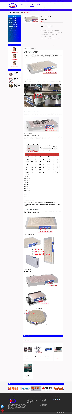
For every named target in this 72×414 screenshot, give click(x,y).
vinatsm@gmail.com (31, 402)
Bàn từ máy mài (50, 42)
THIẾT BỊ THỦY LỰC (12, 30)
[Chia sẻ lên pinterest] (51, 45)
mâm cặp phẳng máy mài (44, 34)
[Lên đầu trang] (70, 409)
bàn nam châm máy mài (51, 40)
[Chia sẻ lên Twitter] (48, 45)
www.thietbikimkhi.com (31, 403)
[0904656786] (3, 411)
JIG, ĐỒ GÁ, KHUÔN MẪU (13, 24)
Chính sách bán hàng (43, 401)
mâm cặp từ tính (45, 30)
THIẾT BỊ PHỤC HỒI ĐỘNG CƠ (14, 36)
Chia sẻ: (41, 44)
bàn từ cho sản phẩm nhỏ (44, 36)
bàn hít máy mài (58, 38)
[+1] (54, 45)
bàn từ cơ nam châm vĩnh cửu (45, 38)
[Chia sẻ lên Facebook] (45, 45)
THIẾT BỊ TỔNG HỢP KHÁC (13, 41)
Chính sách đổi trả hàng (43, 405)
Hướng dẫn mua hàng (43, 399)
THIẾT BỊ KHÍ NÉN (12, 32)
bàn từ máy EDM (56, 30)
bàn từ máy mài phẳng (44, 40)
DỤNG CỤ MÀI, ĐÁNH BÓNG (13, 34)
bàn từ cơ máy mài (52, 38)
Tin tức (10, 69)
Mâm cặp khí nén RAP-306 (17, 73)
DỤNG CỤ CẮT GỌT (12, 39)
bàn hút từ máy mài (58, 40)
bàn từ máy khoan (50, 30)
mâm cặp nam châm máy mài (53, 34)
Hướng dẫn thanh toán (43, 400)
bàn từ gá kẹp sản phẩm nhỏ (45, 32)
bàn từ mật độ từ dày (59, 32)
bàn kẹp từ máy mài (43, 42)
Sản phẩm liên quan (27, 340)
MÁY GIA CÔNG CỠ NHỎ (13, 22)
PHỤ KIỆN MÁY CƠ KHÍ (12, 20)
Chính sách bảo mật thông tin (44, 404)
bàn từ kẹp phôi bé (52, 32)
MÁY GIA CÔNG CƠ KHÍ (13, 18)
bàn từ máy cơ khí (51, 36)
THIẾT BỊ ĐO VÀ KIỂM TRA (13, 26)
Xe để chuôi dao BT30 (16, 79)
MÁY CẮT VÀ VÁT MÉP (12, 28)
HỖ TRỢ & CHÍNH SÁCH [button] (44, 396)
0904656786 (30, 399)
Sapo (30, 412)
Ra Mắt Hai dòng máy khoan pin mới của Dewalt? (17, 85)
